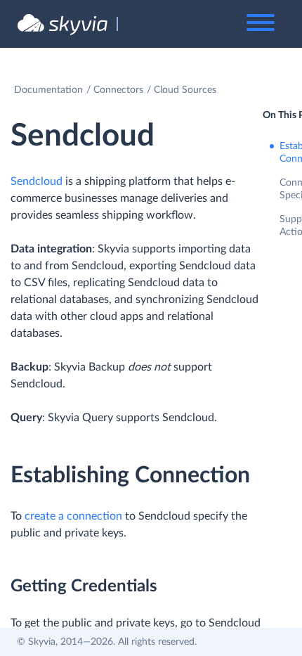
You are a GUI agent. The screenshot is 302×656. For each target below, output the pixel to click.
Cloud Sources (185, 90)
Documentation (48, 90)
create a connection (73, 516)
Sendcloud (37, 181)
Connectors (118, 90)
